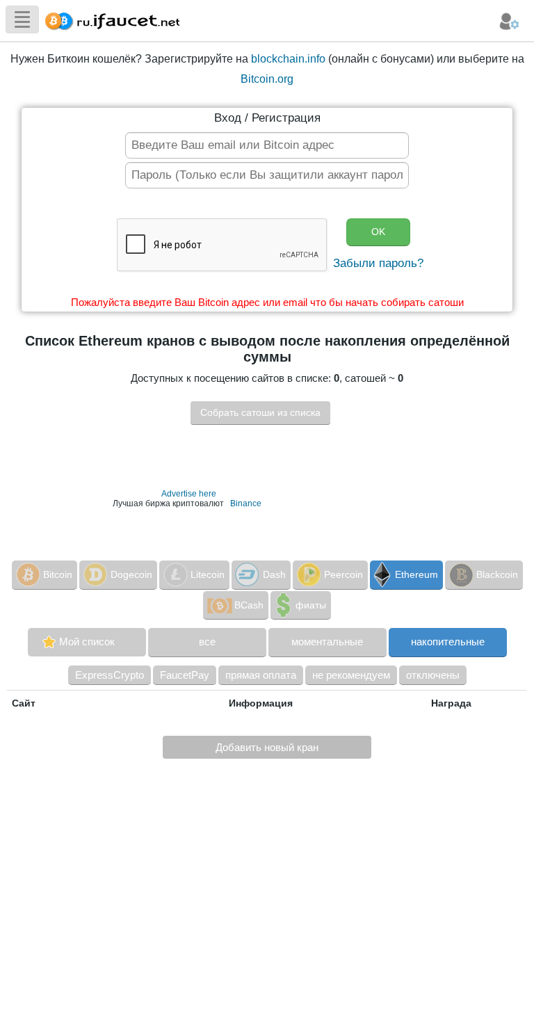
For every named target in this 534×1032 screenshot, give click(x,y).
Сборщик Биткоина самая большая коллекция (109, 19)
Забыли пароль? (378, 263)
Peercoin (343, 574)
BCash (249, 605)
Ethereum (416, 574)
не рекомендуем (351, 675)
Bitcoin (57, 574)
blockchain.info (288, 59)
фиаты (311, 605)
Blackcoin (497, 574)
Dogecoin (131, 574)
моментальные (327, 641)
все (207, 641)
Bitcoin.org (267, 79)
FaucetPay (184, 675)
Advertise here (188, 494)
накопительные (448, 641)
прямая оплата (260, 675)
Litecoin (208, 574)
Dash (274, 574)
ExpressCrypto (109, 675)
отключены (433, 675)
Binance (245, 503)
